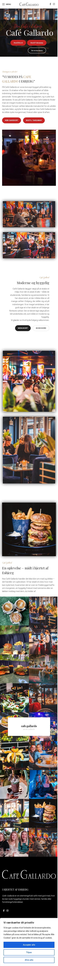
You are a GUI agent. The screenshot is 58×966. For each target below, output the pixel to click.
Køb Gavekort (11, 120)
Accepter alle (29, 945)
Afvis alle (29, 960)
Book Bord (41, 328)
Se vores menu (37, 50)
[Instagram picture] (14, 611)
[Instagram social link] (54, 4)
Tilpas (29, 952)
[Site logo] (29, 4)
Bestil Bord (18, 43)
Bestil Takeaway (37, 43)
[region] (29, 942)
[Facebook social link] (50, 4)
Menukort (23, 328)
